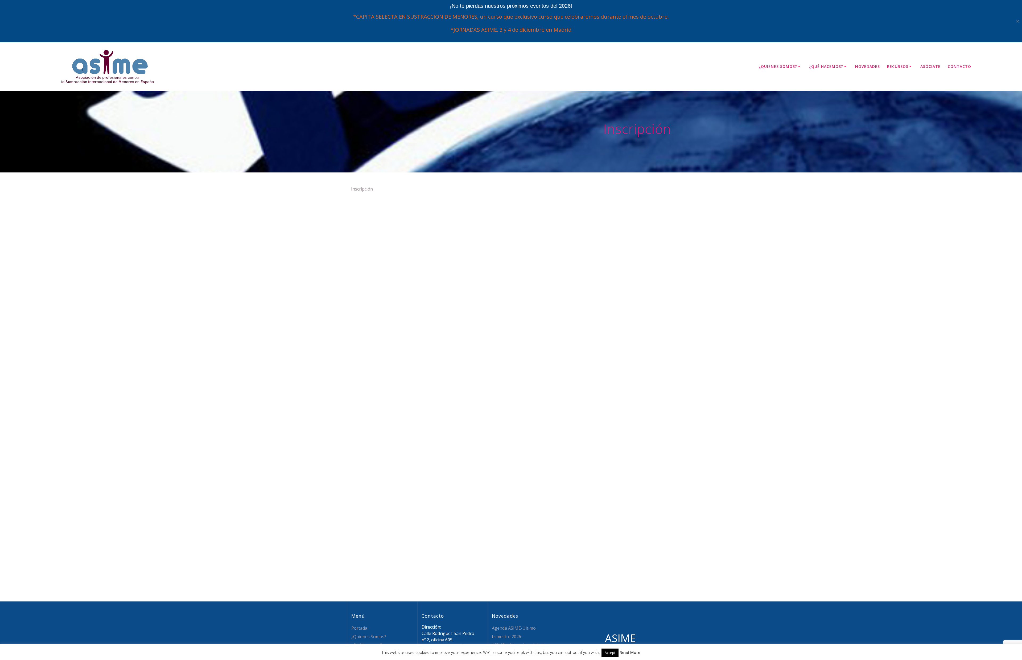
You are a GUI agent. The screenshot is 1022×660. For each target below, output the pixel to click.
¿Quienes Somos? (778, 66)
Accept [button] (610, 652)
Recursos (897, 66)
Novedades (867, 66)
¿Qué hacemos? (826, 66)
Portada (359, 628)
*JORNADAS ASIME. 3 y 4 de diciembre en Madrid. (511, 29)
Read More (630, 652)
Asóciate (930, 66)
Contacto (959, 66)
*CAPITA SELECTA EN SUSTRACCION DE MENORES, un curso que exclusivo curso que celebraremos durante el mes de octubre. (511, 16)
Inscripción (362, 189)
